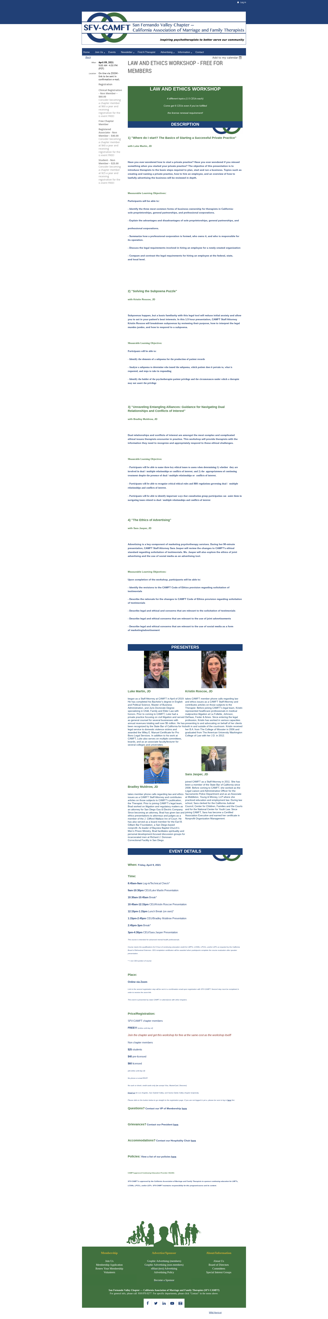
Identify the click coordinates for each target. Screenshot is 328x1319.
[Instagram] (180, 1303)
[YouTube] (172, 1303)
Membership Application (109, 1264)
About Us (218, 1261)
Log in (243, 2)
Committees (218, 1268)
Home (85, 9)
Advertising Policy (164, 1272)
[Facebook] (148, 1303)
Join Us (109, 1261)
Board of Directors (219, 1264)
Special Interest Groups (218, 1272)
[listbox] (227, 57)
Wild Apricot (215, 1312)
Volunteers (109, 1272)
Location (92, 73)
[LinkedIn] (164, 1303)
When (93, 62)
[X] (156, 1303)
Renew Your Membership (109, 1268)
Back (88, 57)
